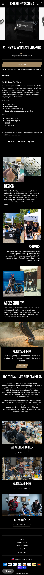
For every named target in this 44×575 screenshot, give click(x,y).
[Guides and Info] (22, 468)
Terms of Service (22, 546)
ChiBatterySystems (22, 4)
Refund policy (22, 552)
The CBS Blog (22, 524)
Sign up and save (21, 532)
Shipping (14, 56)
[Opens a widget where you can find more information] (8, 571)
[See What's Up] (22, 505)
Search (22, 539)
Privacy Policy (22, 542)
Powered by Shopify (22, 573)
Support (22, 452)
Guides (22, 365)
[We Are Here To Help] (22, 432)
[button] (22, 75)
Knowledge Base (22, 549)
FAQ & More (22, 488)
